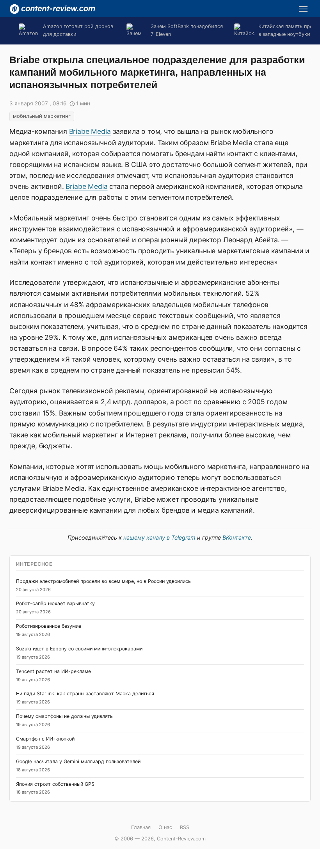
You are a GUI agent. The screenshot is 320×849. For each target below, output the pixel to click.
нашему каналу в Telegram (159, 537)
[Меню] (303, 9)
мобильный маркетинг (42, 116)
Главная (141, 827)
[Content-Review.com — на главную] (52, 9)
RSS (184, 827)
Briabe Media (90, 131)
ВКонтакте (236, 537)
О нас (165, 827)
